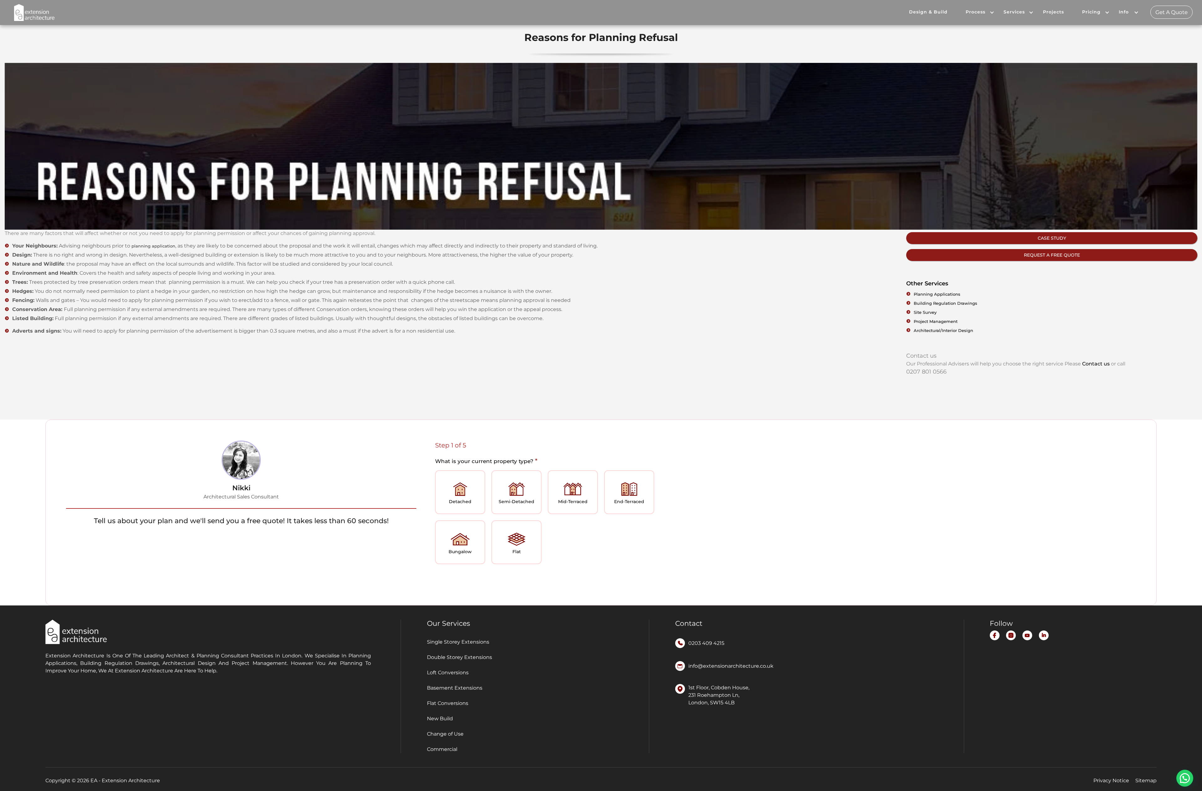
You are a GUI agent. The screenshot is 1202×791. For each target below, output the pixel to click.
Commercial (442, 749)
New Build (440, 719)
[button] (1184, 778)
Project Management (936, 321)
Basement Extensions (454, 688)
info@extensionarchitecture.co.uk (730, 666)
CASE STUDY (1052, 238)
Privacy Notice (1111, 780)
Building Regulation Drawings (945, 303)
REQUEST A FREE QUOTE (1052, 255)
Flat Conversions (447, 703)
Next (1127, 578)
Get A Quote (1171, 12)
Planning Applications (937, 294)
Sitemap (1146, 780)
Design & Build (928, 12)
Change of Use (445, 734)
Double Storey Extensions (459, 657)
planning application (153, 245)
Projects (1053, 12)
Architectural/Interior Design (943, 330)
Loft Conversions (448, 673)
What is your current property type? (486, 461)
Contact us (1096, 364)
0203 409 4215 (706, 643)
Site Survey (925, 312)
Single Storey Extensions (458, 642)
